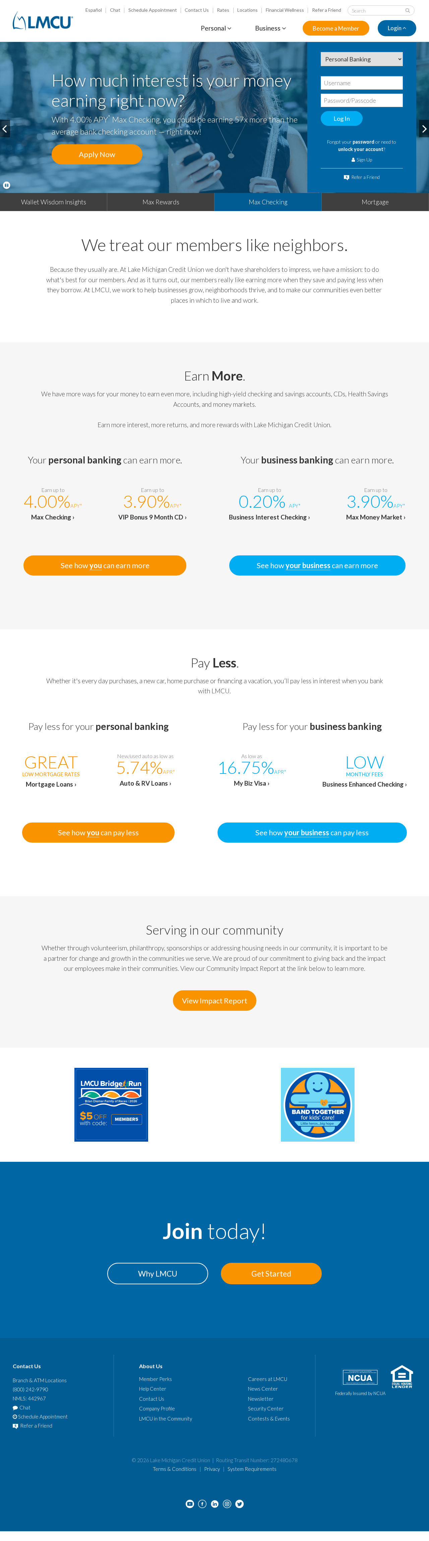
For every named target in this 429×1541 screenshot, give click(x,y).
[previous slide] (5, 128)
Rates (223, 10)
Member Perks (155, 1379)
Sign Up (364, 159)
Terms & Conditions (174, 1469)
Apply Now (97, 154)
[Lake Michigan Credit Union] (43, 20)
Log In (341, 118)
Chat (115, 10)
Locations (247, 10)
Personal (214, 28)
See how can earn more (105, 565)
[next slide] (424, 128)
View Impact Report (214, 1000)
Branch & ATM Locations (40, 1380)
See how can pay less (98, 832)
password (363, 142)
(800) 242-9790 (30, 1389)
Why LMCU (157, 1273)
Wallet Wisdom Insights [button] (53, 202)
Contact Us (197, 10)
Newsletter (260, 1399)
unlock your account (360, 149)
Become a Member (336, 28)
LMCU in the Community (165, 1418)
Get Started (271, 1273)
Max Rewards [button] (160, 202)
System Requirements (252, 1469)
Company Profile (157, 1408)
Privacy (212, 1469)
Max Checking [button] (268, 202)
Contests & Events (269, 1418)
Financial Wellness (285, 10)
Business (268, 28)
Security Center (266, 1408)
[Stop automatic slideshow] (6, 185)
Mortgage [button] (375, 202)
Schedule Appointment (152, 10)
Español (93, 10)
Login (395, 28)
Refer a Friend (326, 10)
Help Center (152, 1389)
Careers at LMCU (267, 1379)
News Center (263, 1389)
